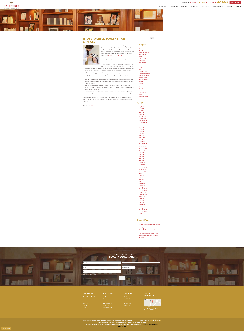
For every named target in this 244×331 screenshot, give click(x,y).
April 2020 (141, 112)
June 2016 (141, 200)
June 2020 (141, 108)
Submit (122, 278)
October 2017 (142, 169)
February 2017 (142, 185)
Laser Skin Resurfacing (144, 73)
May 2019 (141, 133)
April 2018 (141, 158)
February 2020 (142, 116)
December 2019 (143, 120)
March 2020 (142, 114)
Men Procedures (143, 77)
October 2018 (142, 147)
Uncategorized (142, 90)
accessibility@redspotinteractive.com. (150, 324)
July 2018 (141, 152)
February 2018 (142, 162)
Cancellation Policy (128, 298)
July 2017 (141, 175)
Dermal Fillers (142, 62)
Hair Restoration (107, 296)
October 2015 (142, 213)
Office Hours (126, 296)
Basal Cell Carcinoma (144, 52)
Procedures (174, 6)
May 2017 (141, 179)
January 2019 (142, 141)
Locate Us (229, 6)
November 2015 (143, 211)
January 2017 (142, 187)
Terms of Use (146, 320)
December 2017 (143, 166)
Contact (238, 6)
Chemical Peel (142, 58)
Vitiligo (140, 94)
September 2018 (143, 149)
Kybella (141, 69)
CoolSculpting (142, 60)
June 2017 (141, 177)
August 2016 (142, 196)
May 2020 (141, 110)
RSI (132, 320)
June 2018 (141, 154)
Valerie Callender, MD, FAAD (89, 296)
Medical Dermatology (144, 75)
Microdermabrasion (143, 79)
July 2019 (141, 129)
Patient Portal (235, 2)
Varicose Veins (142, 92)
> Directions (193, 2)
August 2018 (142, 150)
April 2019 (141, 135)
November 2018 (143, 145)
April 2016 (141, 202)
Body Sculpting (142, 54)
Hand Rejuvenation (143, 68)
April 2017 (141, 181)
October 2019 (142, 124)
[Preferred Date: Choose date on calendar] (135, 267)
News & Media (195, 6)
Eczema (141, 64)
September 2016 (143, 194)
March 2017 (142, 183)
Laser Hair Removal (143, 71)
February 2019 (142, 139)
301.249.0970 (210, 2)
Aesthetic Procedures (144, 50)
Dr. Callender (163, 6)
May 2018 (141, 156)
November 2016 (143, 190)
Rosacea (141, 81)
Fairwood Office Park (149, 306)
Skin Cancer (90, 105)
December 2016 (143, 189)
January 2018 (142, 164)
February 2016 (142, 206)
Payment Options (127, 303)
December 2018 (143, 143)
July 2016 (141, 198)
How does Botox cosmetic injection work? (148, 233)
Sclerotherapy (142, 83)
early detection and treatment (115, 55)
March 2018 (142, 160)
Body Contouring (107, 298)
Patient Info (205, 6)
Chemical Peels (106, 305)
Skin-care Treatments (144, 87)
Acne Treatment (143, 48)
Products (184, 6)
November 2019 (143, 122)
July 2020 (141, 107)
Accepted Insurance (128, 301)
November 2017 (143, 168)
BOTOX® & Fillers (107, 301)
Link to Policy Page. (122, 326)
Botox (140, 56)
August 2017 (142, 173)
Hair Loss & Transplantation (145, 66)
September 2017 (143, 171)
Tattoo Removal (142, 89)
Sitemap (141, 320)
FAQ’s (84, 301)
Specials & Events (218, 6)
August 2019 (142, 128)
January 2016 (142, 208)
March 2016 (142, 204)
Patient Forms (127, 305)
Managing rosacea (143, 228)
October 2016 (142, 192)
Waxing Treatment (143, 96)
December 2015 (143, 210)
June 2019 (141, 131)
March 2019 (142, 137)
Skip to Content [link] (6, 328)
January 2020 (142, 118)
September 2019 (143, 126)
